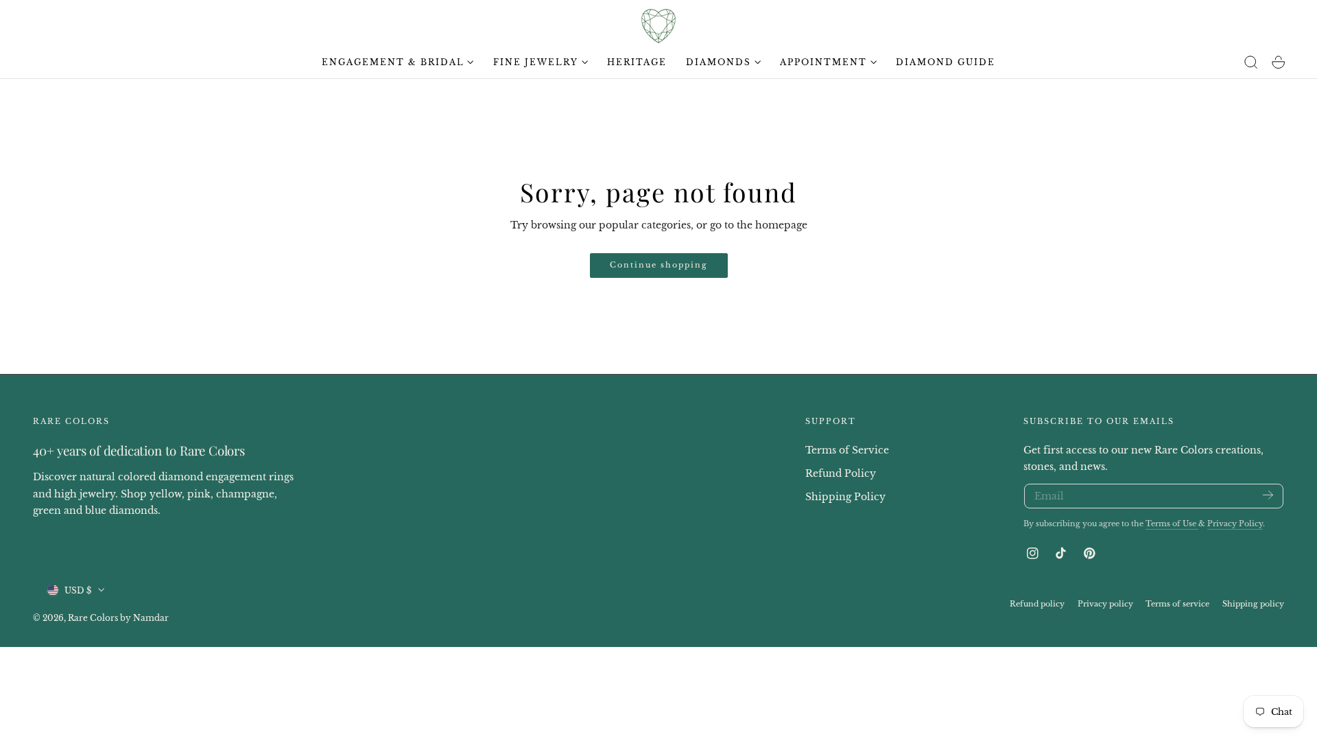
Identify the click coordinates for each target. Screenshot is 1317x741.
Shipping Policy (845, 496)
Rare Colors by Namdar (118, 617)
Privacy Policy (1235, 523)
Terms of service (1177, 603)
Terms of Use (1172, 523)
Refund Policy (840, 473)
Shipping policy (1253, 603)
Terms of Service (847, 450)
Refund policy (1037, 603)
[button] (1251, 62)
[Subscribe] (1268, 495)
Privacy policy (1105, 603)
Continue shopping (659, 265)
